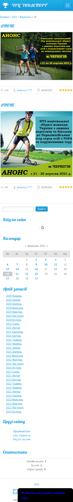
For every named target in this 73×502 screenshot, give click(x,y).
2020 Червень (14, 296)
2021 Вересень (14, 355)
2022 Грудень (13, 411)
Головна (4, 17)
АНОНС (8, 26)
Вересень (25, 17)
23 (36, 274)
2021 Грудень (13, 367)
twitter (15, 491)
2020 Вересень (14, 308)
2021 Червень (14, 343)
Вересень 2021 (36, 246)
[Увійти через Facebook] (36, 227)
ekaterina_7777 (24, 90)
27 (7, 278)
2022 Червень (14, 387)
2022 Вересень (14, 399)
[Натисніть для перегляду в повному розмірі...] (36, 55)
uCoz (36, 484)
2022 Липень (13, 391)
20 (7, 274)
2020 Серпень (14, 304)
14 (17, 269)
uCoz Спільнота (21, 435)
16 (36, 269)
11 (55, 264)
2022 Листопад (15, 407)
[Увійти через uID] (30, 227)
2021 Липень (13, 348)
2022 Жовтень (14, 403)
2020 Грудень (13, 319)
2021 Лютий (13, 327)
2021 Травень (14, 340)
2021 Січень (12, 324)
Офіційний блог (21, 431)
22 (26, 274)
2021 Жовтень (14, 359)
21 (17, 274)
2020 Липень (13, 300)
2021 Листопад (15, 363)
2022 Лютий (13, 375)
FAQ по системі (21, 439)
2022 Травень (14, 383)
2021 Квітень (13, 335)
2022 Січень (12, 371)
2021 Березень (14, 332)
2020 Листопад (15, 316)
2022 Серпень (14, 395)
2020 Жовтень (14, 312)
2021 (14, 17)
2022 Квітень (13, 379)
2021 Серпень (14, 351)
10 (45, 264)
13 (7, 269)
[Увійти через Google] (42, 228)
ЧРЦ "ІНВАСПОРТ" (30, 5)
